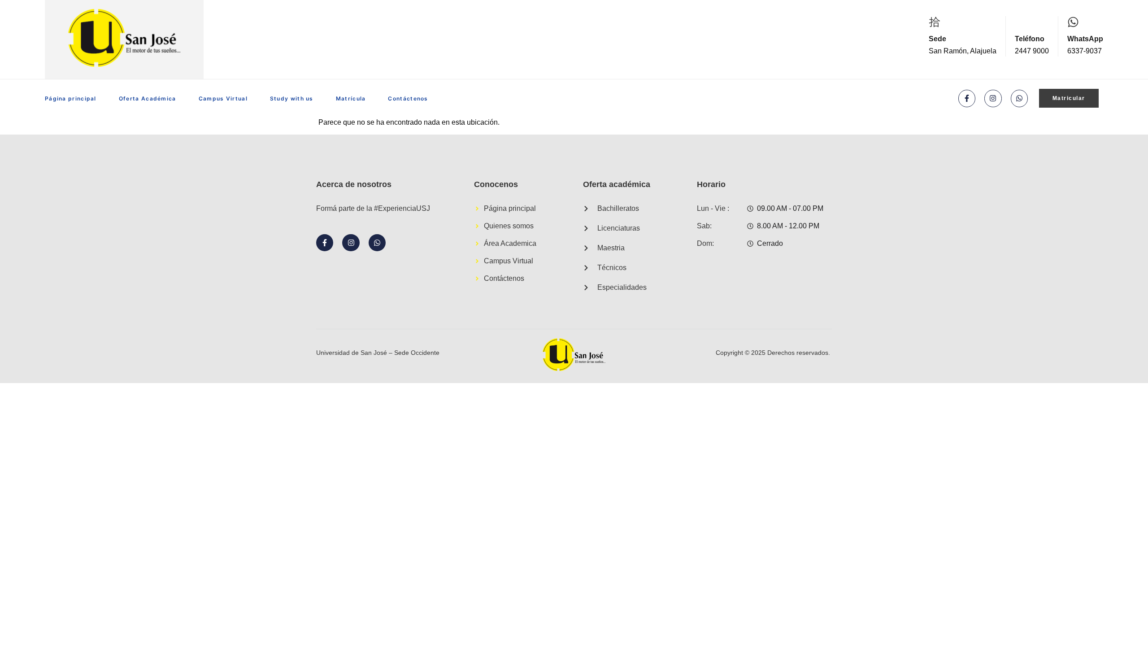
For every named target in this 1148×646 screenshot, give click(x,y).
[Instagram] (992, 98)
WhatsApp (1085, 39)
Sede (937, 39)
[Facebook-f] (966, 98)
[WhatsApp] (1073, 22)
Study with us (291, 98)
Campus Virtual (223, 98)
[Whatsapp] (1019, 98)
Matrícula (351, 98)
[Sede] (934, 22)
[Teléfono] (1020, 22)
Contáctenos (408, 98)
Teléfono (1029, 39)
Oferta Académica (147, 98)
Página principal (70, 98)
